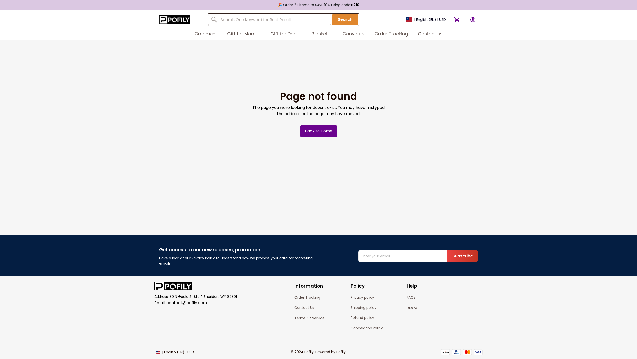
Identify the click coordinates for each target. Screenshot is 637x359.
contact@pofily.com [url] (186, 303)
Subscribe (462, 256)
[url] (341, 352)
